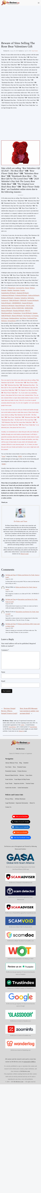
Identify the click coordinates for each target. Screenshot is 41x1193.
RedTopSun (31, 298)
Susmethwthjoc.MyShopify (8, 293)
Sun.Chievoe (23, 318)
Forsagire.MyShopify (33, 300)
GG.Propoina (4, 318)
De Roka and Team (11, 575)
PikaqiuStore (11, 288)
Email (3, 681)
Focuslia (22, 290)
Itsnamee (35, 313)
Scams (3, 456)
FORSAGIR (23, 300)
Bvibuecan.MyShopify (7, 298)
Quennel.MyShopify (27, 303)
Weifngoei (4, 320)
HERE (20, 456)
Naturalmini (16, 290)
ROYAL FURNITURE (18, 308)
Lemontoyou (4, 300)
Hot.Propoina (27, 315)
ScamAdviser (12, 727)
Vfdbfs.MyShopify (14, 300)
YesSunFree (23, 298)
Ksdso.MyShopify (6, 308)
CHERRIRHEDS (16, 303)
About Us (21, 731)
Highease (32, 288)
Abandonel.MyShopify (22, 293)
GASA (22, 725)
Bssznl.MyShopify (20, 305)
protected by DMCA (29, 1061)
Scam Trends (35, 50)
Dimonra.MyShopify (6, 310)
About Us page (24, 553)
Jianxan (27, 288)
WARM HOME (29, 308)
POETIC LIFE (30, 305)
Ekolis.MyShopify (6, 303)
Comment (5, 650)
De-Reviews (20, 749)
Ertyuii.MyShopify (27, 313)
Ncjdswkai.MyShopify (21, 295)
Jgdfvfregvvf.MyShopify (8, 305)
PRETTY (27, 310)
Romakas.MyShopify (18, 310)
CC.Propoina (34, 315)
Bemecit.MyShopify (17, 315)
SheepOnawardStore (6, 313)
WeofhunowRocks (14, 318)
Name (3, 672)
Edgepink (3, 290)
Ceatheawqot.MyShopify (7, 295)
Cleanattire (17, 298)
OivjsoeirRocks (12, 320)
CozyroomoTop (20, 288)
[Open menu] (38, 3)
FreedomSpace (17, 313)
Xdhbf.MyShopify (6, 315)
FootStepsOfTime (32, 318)
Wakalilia (9, 290)
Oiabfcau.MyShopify (33, 295)
